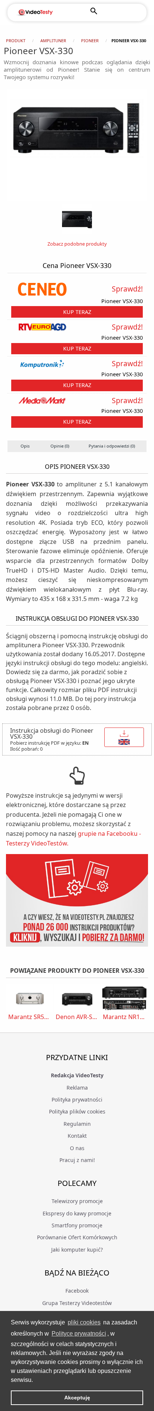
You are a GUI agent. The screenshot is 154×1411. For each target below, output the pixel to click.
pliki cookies (84, 1322)
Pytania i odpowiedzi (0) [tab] (112, 446)
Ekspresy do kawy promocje (77, 1213)
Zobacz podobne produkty (77, 243)
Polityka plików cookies (77, 1111)
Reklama (77, 1087)
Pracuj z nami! (77, 1160)
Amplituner (53, 40)
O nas (77, 1148)
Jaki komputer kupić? (77, 1249)
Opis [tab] (25, 446)
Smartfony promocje (77, 1225)
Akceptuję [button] (77, 1398)
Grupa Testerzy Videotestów (77, 1302)
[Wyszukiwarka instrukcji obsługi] (77, 900)
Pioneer (90, 40)
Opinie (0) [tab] (59, 446)
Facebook (77, 1290)
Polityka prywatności (77, 1099)
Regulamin (77, 1123)
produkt (15, 40)
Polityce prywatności (79, 1333)
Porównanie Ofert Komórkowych (77, 1237)
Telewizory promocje (77, 1201)
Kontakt (77, 1135)
